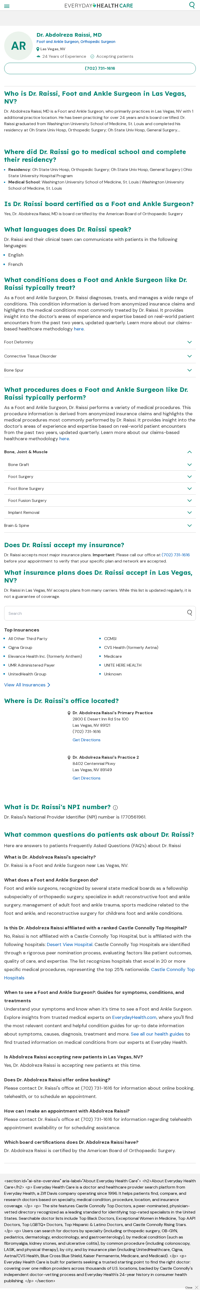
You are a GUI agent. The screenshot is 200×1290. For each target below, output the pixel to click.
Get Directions (87, 740)
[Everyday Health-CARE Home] (98, 5)
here (79, 329)
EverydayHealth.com (134, 1017)
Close (188, 1287)
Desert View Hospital (69, 944)
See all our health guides (157, 1034)
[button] (192, 5)
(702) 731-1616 (100, 68)
